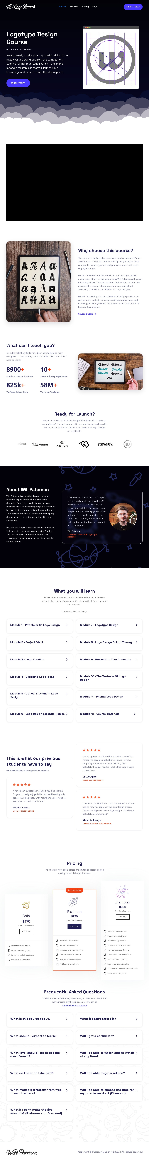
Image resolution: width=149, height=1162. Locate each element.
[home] (21, 7)
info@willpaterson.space (74, 1005)
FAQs (94, 6)
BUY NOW (26, 931)
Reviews (74, 6)
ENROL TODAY (133, 7)
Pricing (85, 6)
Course (62, 6)
